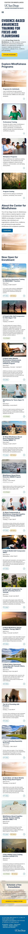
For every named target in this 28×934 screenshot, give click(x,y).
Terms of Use (17, 924)
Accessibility (5, 924)
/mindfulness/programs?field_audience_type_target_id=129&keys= (14, 119)
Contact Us (5, 925)
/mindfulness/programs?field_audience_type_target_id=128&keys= (14, 85)
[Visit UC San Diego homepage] (20, 931)
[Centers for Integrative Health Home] (14, 6)
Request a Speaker (13, 925)
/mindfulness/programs (14, 186)
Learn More (7, 230)
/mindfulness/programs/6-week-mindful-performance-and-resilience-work (14, 154)
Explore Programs (9, 54)
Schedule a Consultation (14, 901)
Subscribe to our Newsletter (9, 927)
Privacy (11, 924)
